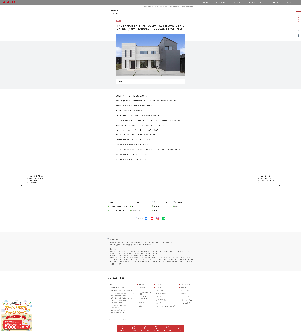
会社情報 (158, 303)
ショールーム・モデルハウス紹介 (165, 306)
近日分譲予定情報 (161, 300)
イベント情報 (144, 6)
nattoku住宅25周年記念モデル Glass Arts (146, 293)
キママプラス (144, 299)
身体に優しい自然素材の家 (119, 295)
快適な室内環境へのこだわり (119, 310)
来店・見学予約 (185, 290)
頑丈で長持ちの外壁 (117, 303)
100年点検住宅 (115, 307)
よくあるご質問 (185, 303)
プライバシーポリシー (187, 300)
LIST (150, 180)
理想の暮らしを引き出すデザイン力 (121, 290)
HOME (140, 6)
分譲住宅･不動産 (219, 2)
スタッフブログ (160, 284)
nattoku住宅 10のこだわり (118, 287)
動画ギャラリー (185, 284)
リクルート (287, 2)
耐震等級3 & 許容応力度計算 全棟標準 (122, 298)
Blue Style (143, 296)
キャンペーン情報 (161, 293)
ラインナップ (142, 284)
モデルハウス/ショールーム (258, 2)
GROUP (275, 2)
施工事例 (141, 303)
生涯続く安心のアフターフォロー (121, 312)
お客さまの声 (142, 306)
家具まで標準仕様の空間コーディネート (122, 293)
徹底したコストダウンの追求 (119, 300)
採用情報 (183, 293)
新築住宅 (206, 2)
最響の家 (142, 287)
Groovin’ (142, 290)
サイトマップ (185, 297)
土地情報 (158, 297)
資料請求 (183, 287)
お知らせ (158, 287)
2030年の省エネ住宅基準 (118, 305)
